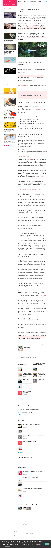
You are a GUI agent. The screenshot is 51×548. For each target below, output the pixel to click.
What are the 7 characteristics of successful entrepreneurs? (26, 386)
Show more (6, 145)
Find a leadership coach (8, 64)
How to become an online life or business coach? (27, 369)
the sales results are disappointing (32, 25)
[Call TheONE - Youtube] (32, 538)
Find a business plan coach (9, 129)
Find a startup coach (8, 94)
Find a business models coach (9, 117)
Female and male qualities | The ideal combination (26, 380)
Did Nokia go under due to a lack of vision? (30, 477)
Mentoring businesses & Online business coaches (27, 374)
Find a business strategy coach (9, 105)
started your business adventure (27, 18)
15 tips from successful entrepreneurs (27, 392)
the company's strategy (23, 85)
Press (15, 533)
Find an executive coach (8, 40)
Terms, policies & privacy (30, 535)
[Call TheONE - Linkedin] (36, 538)
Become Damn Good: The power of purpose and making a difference (33, 436)
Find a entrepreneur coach (9, 29)
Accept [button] (46, 543)
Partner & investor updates (18, 537)
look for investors (42, 295)
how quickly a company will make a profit (37, 109)
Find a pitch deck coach (8, 141)
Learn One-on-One (32, 1)
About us (15, 529)
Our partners (16, 535)
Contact (15, 531)
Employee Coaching (29, 533)
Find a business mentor (8, 19)
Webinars (39, 1)
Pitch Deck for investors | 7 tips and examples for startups (33, 471)
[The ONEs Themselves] (32, 345)
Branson (37, 176)
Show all (20, 461)
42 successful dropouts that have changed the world (32, 488)
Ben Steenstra (27, 347)
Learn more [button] (7, 546)
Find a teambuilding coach (9, 74)
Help (26, 531)
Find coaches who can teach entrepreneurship (9, 52)
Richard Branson (29, 159)
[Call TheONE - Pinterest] (29, 538)
